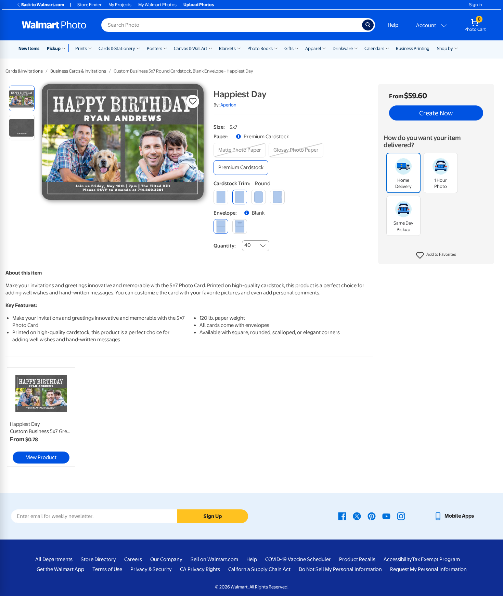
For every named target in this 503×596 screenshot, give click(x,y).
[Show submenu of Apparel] (324, 48)
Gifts (289, 48)
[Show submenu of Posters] (165, 48)
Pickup (54, 48)
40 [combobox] (247, 245)
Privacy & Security (151, 569)
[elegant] (258, 197)
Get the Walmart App (60, 569)
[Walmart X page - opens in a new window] (357, 516)
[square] (221, 197)
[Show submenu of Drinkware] (356, 48)
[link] (41, 417)
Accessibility (398, 559)
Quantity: (225, 246)
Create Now (436, 113)
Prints (81, 48)
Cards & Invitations (24, 71)
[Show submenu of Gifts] (297, 48)
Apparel (313, 48)
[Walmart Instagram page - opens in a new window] (401, 516)
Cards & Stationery (117, 48)
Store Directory (98, 559)
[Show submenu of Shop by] (456, 48)
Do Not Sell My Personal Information (340, 569)
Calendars (374, 48)
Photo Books (260, 48)
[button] (436, 255)
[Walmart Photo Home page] (54, 25)
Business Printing (412, 48)
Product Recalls (357, 559)
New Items (28, 48)
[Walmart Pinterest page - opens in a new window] (371, 516)
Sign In (475, 4)
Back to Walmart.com (42, 4)
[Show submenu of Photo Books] (276, 48)
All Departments (54, 559)
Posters (154, 48)
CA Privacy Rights (200, 569)
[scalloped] (277, 197)
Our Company (166, 559)
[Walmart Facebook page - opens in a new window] (342, 516)
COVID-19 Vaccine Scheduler (298, 559)
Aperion (228, 104)
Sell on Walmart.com (214, 559)
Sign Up (213, 516)
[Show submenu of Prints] (90, 48)
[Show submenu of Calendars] (387, 48)
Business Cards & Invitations (78, 71)
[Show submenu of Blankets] (239, 48)
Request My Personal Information (428, 569)
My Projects (119, 4)
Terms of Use (107, 569)
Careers (133, 559)
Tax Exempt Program (436, 559)
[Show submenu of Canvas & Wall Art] (210, 48)
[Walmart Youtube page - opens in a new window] (386, 516)
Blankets (227, 48)
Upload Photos (198, 4)
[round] (239, 197)
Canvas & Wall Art (190, 48)
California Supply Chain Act (259, 569)
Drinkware (343, 48)
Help (393, 25)
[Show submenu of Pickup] (65, 48)
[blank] (221, 226)
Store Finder (89, 4)
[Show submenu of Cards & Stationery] (138, 48)
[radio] (22, 98)
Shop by (445, 48)
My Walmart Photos (157, 4)
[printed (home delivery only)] (239, 226)
